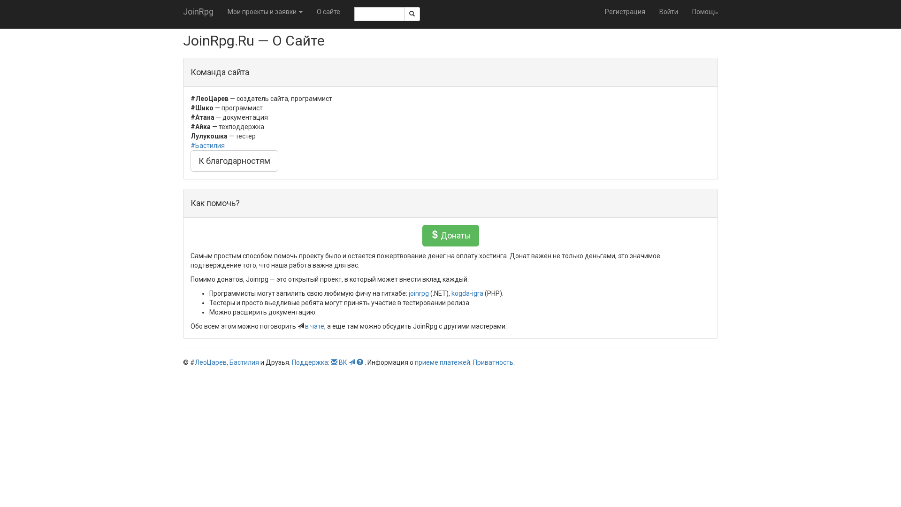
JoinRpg (198, 11)
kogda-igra (467, 293)
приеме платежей (442, 362)
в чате (314, 326)
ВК (343, 362)
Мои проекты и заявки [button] (263, 11)
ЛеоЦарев (211, 362)
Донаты (455, 235)
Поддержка (310, 362)
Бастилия (244, 362)
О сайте (328, 11)
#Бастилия (208, 145)
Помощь (705, 11)
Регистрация (625, 11)
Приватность (493, 362)
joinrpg (419, 293)
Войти (668, 11)
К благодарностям (234, 161)
